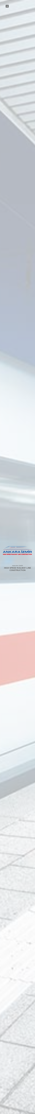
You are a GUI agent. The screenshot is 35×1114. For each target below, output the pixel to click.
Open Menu (7, 6)
